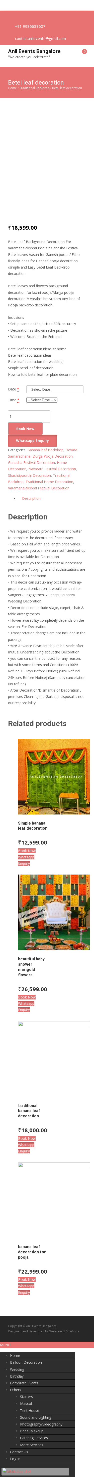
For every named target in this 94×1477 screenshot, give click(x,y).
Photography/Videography (41, 1424)
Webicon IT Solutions (64, 1331)
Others (15, 1389)
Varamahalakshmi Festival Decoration (38, 488)
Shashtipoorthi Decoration (29, 475)
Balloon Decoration (26, 1362)
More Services (31, 1444)
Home (12, 88)
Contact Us (19, 1451)
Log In (15, 1458)
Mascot (26, 1403)
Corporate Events (24, 1383)
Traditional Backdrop (34, 88)
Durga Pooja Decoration (53, 456)
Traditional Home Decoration (49, 481)
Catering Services (34, 1437)
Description (31, 498)
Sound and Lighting (35, 1417)
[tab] (52, 498)
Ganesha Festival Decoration (31, 462)
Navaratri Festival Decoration (52, 468)
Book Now (25, 428)
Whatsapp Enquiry (32, 440)
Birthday (17, 1376)
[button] (33, 440)
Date (12, 389)
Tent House (29, 1410)
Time (12, 400)
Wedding (17, 1369)
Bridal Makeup (31, 1431)
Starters (26, 1396)
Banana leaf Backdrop (45, 449)
